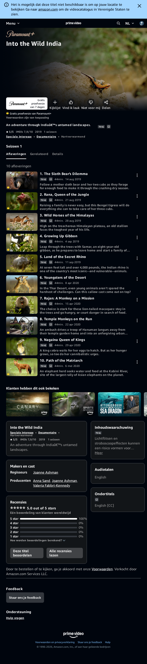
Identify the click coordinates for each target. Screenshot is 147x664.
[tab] (16, 154)
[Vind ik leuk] (71, 102)
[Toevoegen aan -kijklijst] (55, 102)
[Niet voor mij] (91, 102)
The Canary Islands (27, 404)
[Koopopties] (137, 175)
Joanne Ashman (45, 472)
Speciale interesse (19, 136)
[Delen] (106, 102)
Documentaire (46, 136)
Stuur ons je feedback (90, 642)
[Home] (73, 23)
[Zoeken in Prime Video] (118, 23)
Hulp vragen (15, 618)
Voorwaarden (102, 569)
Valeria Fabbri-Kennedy (51, 485)
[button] (37, 540)
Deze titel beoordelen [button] (22, 553)
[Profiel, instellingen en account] (142, 23)
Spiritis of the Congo (73, 404)
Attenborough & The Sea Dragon (119, 404)
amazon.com (48, 9)
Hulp (107, 642)
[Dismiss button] (139, 6)
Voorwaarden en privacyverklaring (55, 642)
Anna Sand (41, 480)
